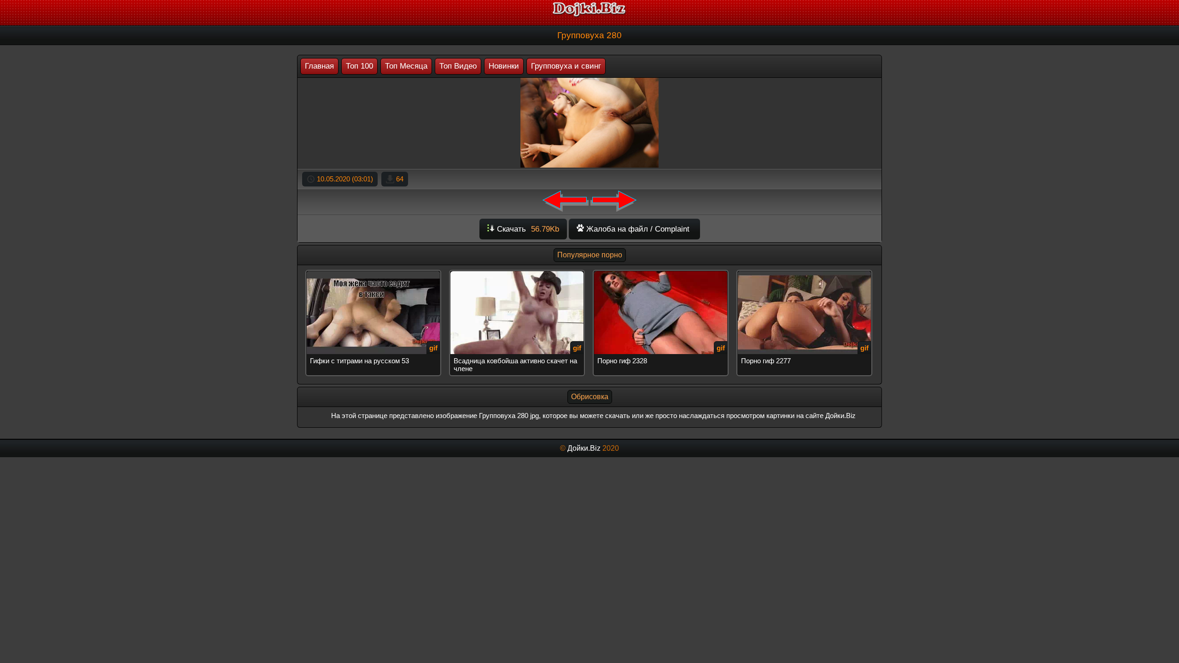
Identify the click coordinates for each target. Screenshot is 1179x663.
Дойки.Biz (584, 448)
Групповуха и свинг (566, 66)
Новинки (504, 66)
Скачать (527, 229)
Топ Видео (458, 66)
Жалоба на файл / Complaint (636, 229)
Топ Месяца (406, 66)
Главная (319, 66)
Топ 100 (359, 66)
